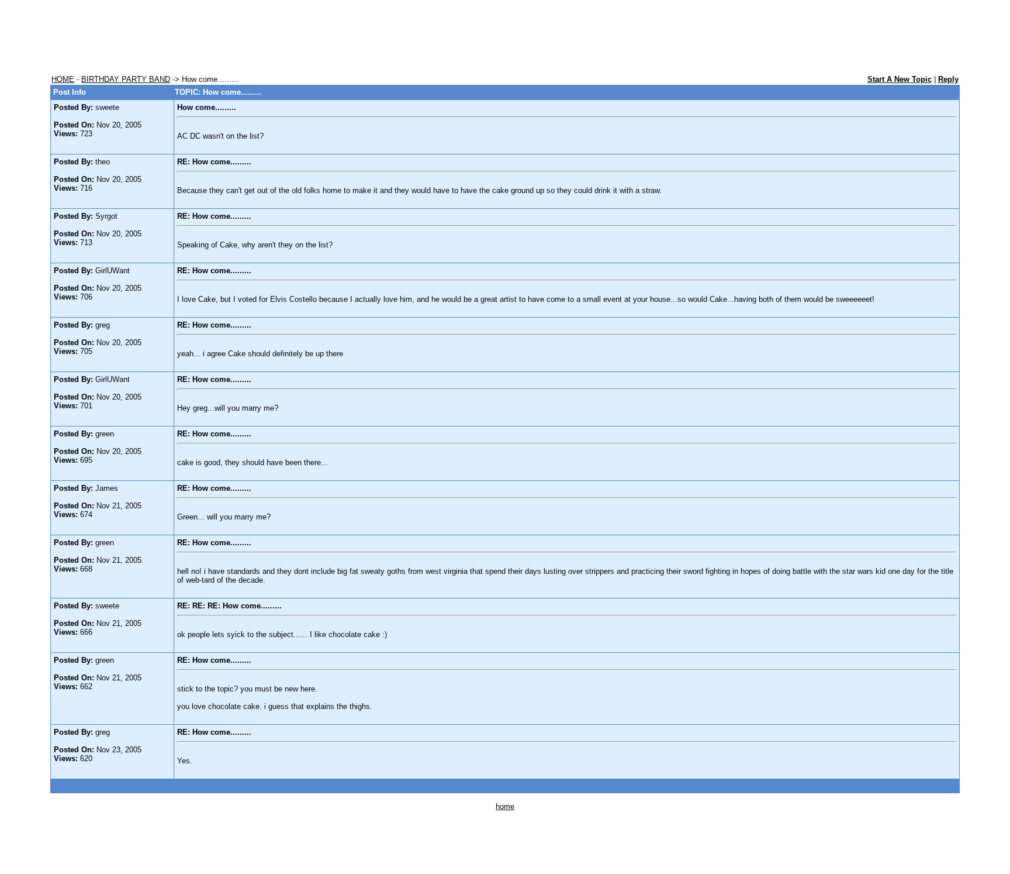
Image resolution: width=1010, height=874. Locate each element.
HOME (62, 79)
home (505, 806)
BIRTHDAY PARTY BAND (125, 79)
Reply (948, 79)
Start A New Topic (899, 79)
